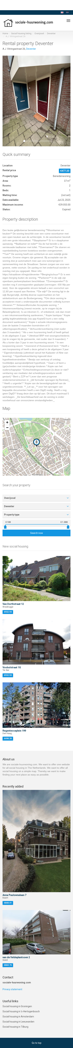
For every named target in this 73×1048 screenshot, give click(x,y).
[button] (8, 101)
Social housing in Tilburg (15, 1026)
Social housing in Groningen (17, 1006)
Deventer (51, 33)
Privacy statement (12, 989)
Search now (36, 533)
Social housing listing (21, 33)
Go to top (36, 1043)
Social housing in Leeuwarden (18, 1021)
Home (5, 33)
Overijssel (39, 33)
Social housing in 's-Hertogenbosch (21, 1011)
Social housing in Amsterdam (18, 1016)
